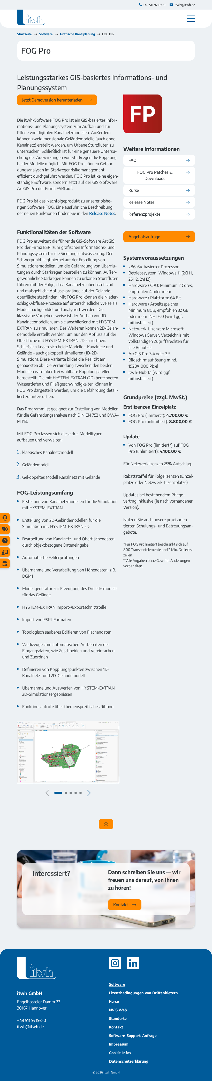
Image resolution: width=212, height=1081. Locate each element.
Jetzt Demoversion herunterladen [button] (53, 100)
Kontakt (120, 904)
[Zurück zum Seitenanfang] (106, 824)
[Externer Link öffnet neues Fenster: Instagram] (115, 963)
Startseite (24, 34)
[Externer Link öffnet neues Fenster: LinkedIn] (133, 963)
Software (46, 34)
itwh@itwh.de (30, 1026)
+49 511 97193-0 (31, 1020)
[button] (58, 793)
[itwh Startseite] (31, 19)
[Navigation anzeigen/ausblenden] (191, 18)
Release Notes (102, 213)
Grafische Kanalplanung (77, 34)
